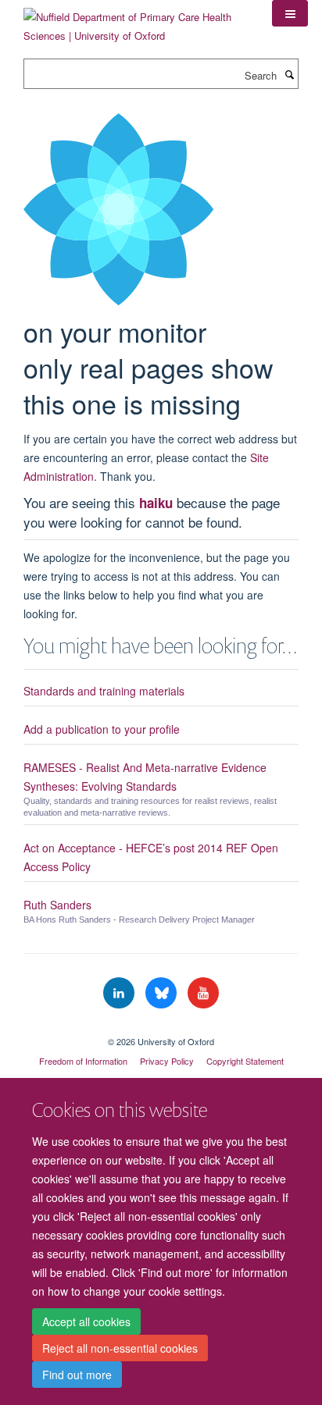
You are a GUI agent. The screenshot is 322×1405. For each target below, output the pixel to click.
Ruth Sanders (57, 904)
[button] (290, 13)
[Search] (289, 74)
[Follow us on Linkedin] (120, 993)
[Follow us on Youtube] (203, 993)
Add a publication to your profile (101, 729)
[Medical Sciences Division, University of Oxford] (161, 1028)
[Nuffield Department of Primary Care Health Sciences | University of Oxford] (136, 20)
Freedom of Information (83, 1061)
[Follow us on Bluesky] (162, 993)
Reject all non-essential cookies (120, 1348)
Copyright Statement (245, 1061)
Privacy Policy (167, 1061)
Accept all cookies (86, 1321)
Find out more (77, 1374)
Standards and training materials (103, 691)
